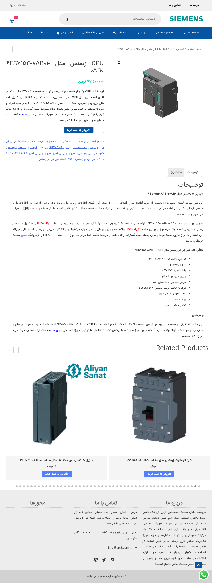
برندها (44, 32)
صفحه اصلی (191, 32)
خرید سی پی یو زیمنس (67, 153)
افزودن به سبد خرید (78, 130)
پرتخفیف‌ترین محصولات (29, 141)
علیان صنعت (26, 114)
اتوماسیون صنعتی (165, 32)
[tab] (192, 172)
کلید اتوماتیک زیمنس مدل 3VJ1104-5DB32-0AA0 (159, 460)
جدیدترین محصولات (85, 147)
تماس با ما (175, 5)
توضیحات (192, 172)
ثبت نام (22, 5)
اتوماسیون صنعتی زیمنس (22, 147)
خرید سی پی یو (94, 153)
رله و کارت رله (121, 32)
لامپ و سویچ (65, 32)
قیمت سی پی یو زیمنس (52, 159)
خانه (198, 49)
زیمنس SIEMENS (60, 147)
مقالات (28, 32)
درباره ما (194, 5)
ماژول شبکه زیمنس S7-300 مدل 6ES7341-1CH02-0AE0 (56, 460)
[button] (199, 486)
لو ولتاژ (142, 32)
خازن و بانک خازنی (93, 32)
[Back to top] (198, 565)
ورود (12, 5)
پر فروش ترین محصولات (59, 141)
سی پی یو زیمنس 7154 (82, 159)
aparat (95, 559)
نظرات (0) (176, 172)
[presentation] (16, 350)
